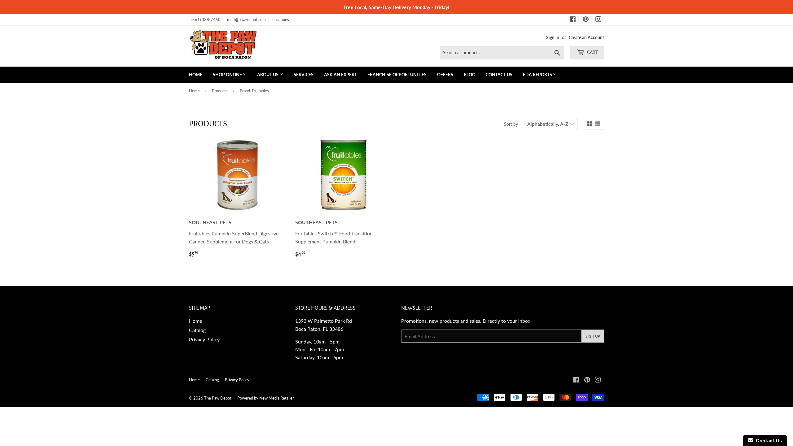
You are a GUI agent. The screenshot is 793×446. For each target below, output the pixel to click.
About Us (268, 74)
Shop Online (228, 74)
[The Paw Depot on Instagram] (598, 20)
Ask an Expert (340, 74)
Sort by (511, 124)
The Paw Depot (217, 398)
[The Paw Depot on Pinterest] (585, 20)
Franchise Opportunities (397, 74)
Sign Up (592, 336)
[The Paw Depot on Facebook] (572, 20)
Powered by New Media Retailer (265, 398)
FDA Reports (538, 74)
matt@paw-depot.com (246, 19)
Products (220, 90)
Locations (280, 19)
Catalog (197, 330)
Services (303, 74)
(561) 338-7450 (206, 19)
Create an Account (586, 37)
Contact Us (499, 74)
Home (195, 74)
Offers (445, 74)
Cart (592, 52)
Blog (469, 74)
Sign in (552, 37)
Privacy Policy (204, 339)
